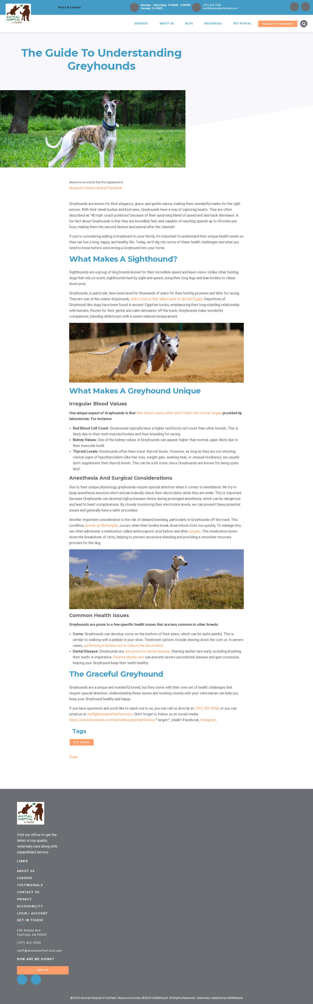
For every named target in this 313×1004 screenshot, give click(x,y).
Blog (189, 23)
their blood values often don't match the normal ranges (179, 413)
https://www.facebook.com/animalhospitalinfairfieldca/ (112, 720)
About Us (167, 23)
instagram (305, 7)
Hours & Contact (69, 7)
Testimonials (30, 885)
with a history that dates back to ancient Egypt (167, 299)
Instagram (208, 720)
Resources (213, 23)
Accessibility (30, 906)
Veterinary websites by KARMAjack (219, 998)
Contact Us (28, 892)
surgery (194, 531)
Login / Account (32, 913)
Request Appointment (277, 23)
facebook (294, 7)
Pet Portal (242, 23)
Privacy (24, 899)
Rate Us (43, 970)
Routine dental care (128, 657)
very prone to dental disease (147, 651)
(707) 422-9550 (212, 5)
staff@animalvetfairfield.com (220, 8)
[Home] (18, 14)
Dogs (73, 757)
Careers (25, 878)
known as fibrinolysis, (102, 525)
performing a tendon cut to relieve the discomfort (123, 645)
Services (141, 23)
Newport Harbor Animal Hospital (95, 188)
